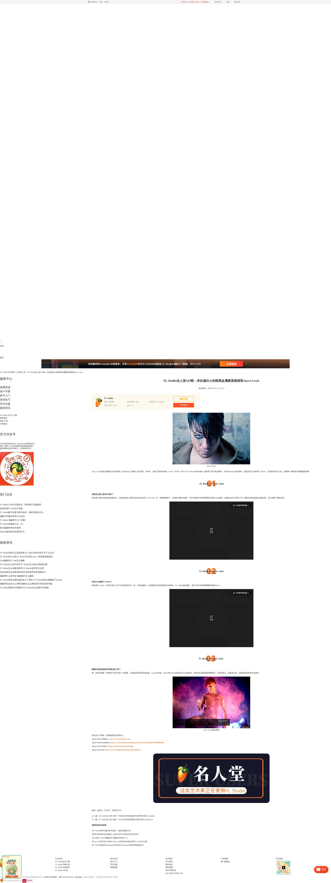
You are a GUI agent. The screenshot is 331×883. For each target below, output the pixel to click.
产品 (2, 352)
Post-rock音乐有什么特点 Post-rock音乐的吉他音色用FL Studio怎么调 (119, 841)
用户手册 (5, 391)
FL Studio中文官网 (7, 372)
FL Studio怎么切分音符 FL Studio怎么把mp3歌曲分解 (23, 564)
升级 (16, 352)
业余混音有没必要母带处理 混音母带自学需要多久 (23, 572)
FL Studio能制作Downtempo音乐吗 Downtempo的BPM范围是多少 (118, 845)
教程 (12, 352)
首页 (2, 346)
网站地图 (169, 867)
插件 (9, 352)
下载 (5, 352)
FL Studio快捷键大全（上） (12, 524)
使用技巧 (5, 399)
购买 (2, 358)
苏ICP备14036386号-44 (13, 881)
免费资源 (5, 387)
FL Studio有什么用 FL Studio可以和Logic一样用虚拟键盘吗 (26, 556)
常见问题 (5, 403)
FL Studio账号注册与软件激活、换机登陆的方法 (21, 512)
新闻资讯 (5, 408)
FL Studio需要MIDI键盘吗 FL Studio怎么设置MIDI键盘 (24, 587)
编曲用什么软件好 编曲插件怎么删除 (17, 576)
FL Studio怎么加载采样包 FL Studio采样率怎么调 (22, 568)
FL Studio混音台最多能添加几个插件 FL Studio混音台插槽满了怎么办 (31, 580)
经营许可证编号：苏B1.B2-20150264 (58, 877)
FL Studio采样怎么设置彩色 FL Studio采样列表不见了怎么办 (27, 553)
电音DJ (100, 810)
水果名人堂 (21, 372)
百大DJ (107, 810)
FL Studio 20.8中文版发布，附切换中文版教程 (20, 504)
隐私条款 (169, 864)
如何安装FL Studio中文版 (11, 508)
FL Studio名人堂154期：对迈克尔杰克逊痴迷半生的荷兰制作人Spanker (127, 816)
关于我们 (169, 862)
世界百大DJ (116, 810)
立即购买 (3, 424)
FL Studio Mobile (61, 870)
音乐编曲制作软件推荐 (10, 528)
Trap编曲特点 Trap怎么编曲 (12, 560)
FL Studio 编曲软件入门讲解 (12, 520)
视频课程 (114, 867)
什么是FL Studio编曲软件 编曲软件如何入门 (110, 838)
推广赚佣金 (225, 862)
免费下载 (183, 399)
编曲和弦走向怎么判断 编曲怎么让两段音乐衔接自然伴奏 (26, 584)
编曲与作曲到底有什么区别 (12, 516)
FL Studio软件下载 (62, 862)
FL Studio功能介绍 (62, 864)
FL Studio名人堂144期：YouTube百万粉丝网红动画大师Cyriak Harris (126, 820)
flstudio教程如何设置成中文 (12, 532)
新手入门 (5, 395)
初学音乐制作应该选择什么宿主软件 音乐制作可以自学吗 (115, 834)
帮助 (20, 352)
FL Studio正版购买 (62, 867)
